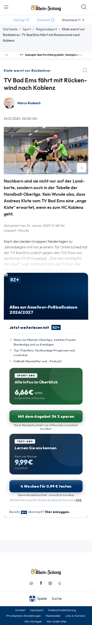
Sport (27, 29)
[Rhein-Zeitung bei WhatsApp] (31, 583)
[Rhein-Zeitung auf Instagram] (50, 583)
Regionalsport (46, 29)
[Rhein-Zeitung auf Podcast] (59, 583)
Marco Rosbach (29, 103)
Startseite (10, 29)
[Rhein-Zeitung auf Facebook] (40, 583)
